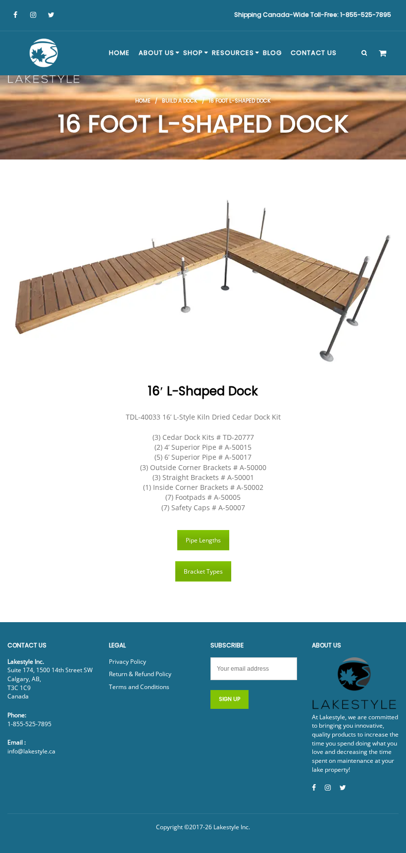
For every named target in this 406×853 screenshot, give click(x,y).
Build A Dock (180, 101)
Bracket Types (203, 571)
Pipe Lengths (203, 540)
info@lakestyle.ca (31, 751)
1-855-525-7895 (29, 724)
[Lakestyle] (44, 62)
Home (143, 101)
